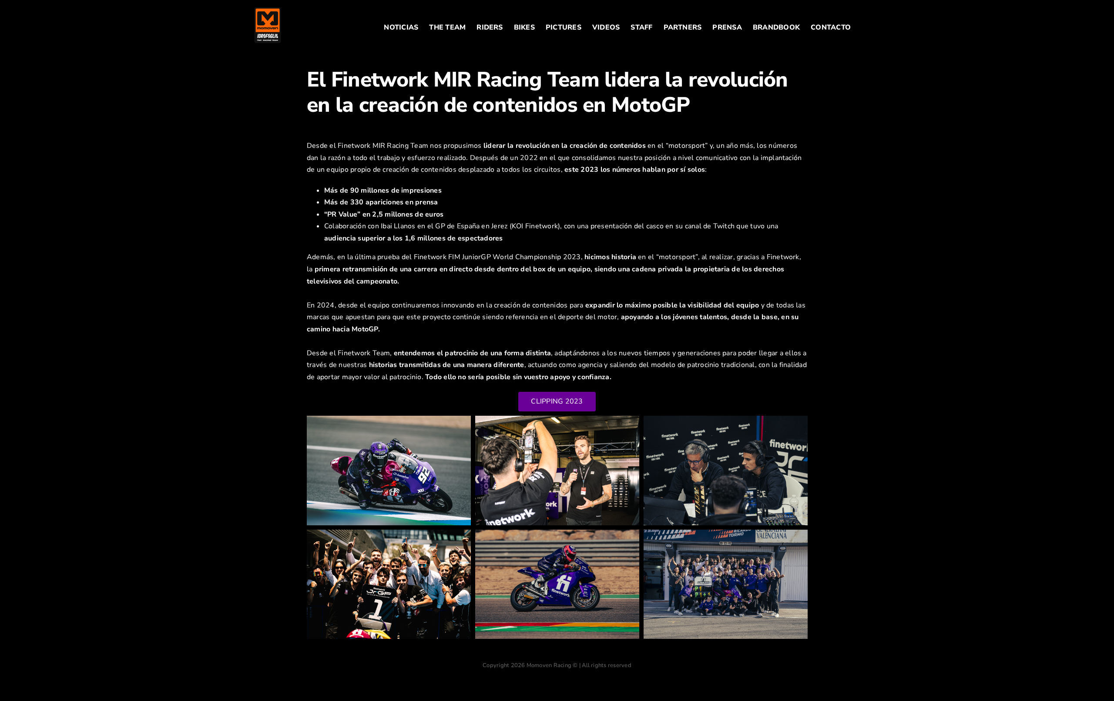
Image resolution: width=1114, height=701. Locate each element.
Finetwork (783, 257)
